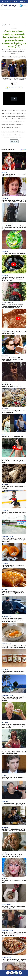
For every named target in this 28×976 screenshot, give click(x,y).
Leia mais (14, 141)
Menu (25, 5)
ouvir (14, 83)
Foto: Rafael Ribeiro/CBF (18, 79)
